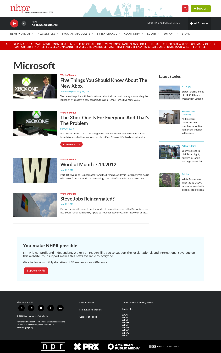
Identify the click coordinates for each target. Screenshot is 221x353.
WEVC (125, 317)
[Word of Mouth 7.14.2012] (35, 170)
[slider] (29, 23)
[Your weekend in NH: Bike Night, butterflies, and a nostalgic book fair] (169, 152)
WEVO (125, 330)
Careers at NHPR (88, 316)
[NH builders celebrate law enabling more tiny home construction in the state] (169, 117)
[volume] (24, 23)
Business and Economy (188, 113)
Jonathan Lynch (68, 91)
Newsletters (46, 33)
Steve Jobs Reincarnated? (87, 198)
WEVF (125, 320)
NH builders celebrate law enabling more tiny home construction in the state (192, 126)
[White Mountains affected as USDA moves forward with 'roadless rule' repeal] (169, 180)
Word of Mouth (68, 75)
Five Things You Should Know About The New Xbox (103, 83)
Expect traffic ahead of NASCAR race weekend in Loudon (193, 95)
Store (186, 33)
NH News (186, 86)
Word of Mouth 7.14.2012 (88, 164)
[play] (14, 23)
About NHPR (132, 33)
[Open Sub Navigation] (33, 33)
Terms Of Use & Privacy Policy (137, 302)
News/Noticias (20, 33)
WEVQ (125, 332)
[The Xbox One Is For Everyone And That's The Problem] (35, 123)
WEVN (125, 327)
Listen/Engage (107, 33)
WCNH (125, 315)
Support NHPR (36, 270)
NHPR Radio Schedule (90, 309)
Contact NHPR (86, 302)
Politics (185, 174)
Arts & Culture (189, 145)
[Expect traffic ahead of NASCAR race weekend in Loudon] (169, 92)
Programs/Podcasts (76, 33)
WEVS (125, 335)
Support (202, 8)
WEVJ (125, 325)
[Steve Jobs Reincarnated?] (35, 205)
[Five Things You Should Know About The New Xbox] (35, 86)
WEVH (125, 322)
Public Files (127, 309)
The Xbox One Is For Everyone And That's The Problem (104, 120)
